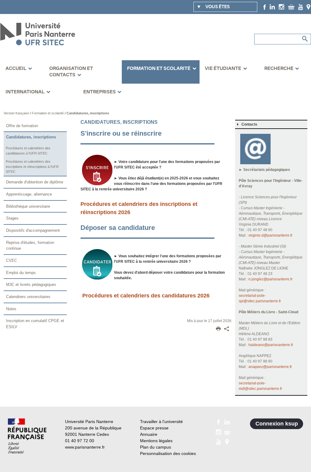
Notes (11, 309)
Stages (12, 218)
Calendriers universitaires (28, 296)
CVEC (11, 260)
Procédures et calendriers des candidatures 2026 (146, 296)
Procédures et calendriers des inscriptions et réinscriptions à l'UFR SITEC (32, 166)
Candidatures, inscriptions (88, 113)
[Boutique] (291, 7)
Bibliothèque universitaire (28, 206)
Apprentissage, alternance (29, 194)
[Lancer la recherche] (305, 39)
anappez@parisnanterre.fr (270, 367)
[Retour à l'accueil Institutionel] (27, 435)
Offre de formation (22, 125)
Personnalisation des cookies (168, 453)
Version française (17, 113)
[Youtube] (300, 7)
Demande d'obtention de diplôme (34, 182)
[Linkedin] (272, 7)
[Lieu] (308, 7)
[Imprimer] (218, 329)
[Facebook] (264, 7)
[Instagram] (281, 7)
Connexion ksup (276, 424)
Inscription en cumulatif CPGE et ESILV (35, 323)
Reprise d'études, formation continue (30, 245)
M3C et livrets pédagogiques (31, 284)
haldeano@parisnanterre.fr (270, 345)
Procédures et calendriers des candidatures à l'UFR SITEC (28, 150)
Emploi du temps (21, 272)
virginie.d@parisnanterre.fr (270, 235)
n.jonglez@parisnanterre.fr (270, 279)
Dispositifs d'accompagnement (33, 230)
